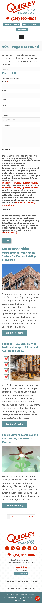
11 (24, 516)
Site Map (25, 600)
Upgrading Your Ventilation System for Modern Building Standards (19, 256)
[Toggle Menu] (21, 37)
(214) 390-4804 (23, 18)
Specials (29, 588)
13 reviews (23, 570)
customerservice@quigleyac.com (20, 182)
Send (6, 241)
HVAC (35, 581)
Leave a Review (21, 574)
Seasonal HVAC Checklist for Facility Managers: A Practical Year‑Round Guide (20, 347)
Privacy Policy (9, 232)
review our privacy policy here (18, 203)
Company (9, 581)
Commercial (14, 588)
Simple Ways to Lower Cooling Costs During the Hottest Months (20, 438)
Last (4, 100)
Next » (31, 516)
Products (23, 581)
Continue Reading (16, 332)
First (4, 90)
